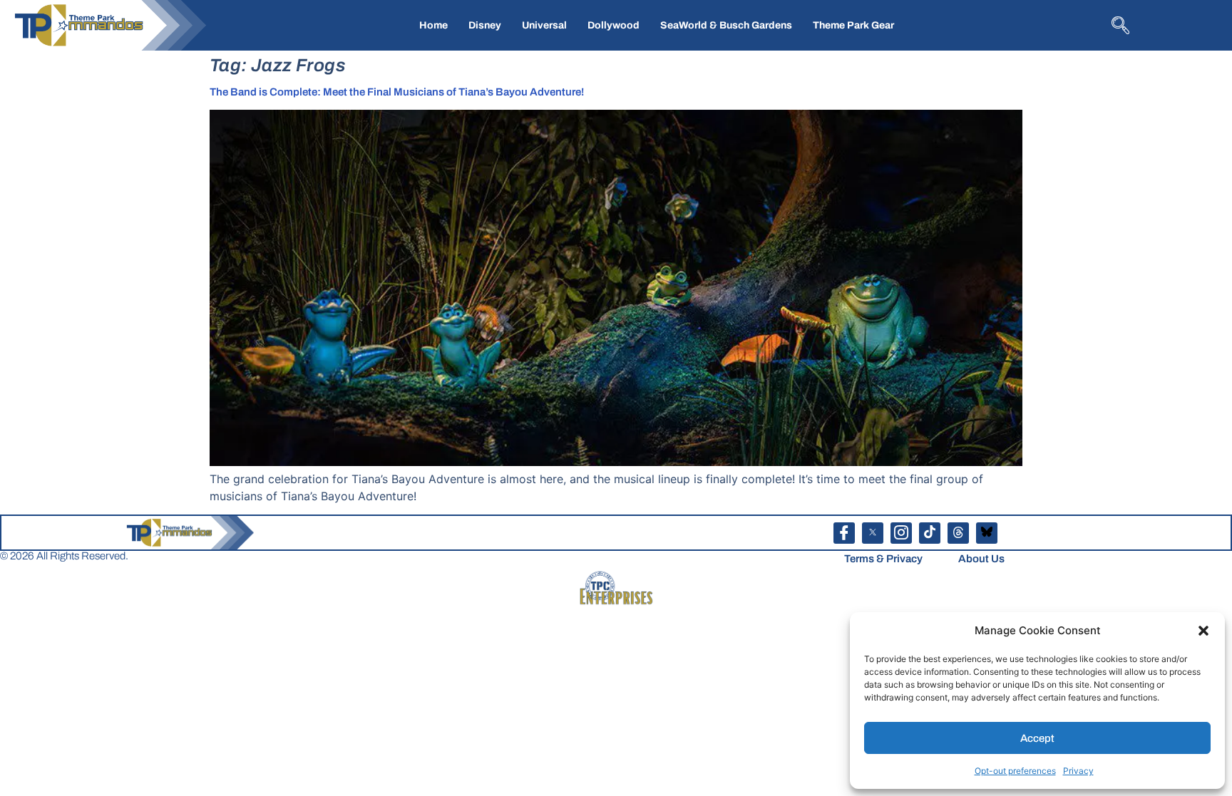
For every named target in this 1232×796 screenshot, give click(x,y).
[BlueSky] (986, 533)
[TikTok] (929, 533)
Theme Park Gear (853, 25)
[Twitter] (872, 533)
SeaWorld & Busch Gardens (726, 25)
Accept (1037, 738)
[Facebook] (844, 533)
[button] (1203, 631)
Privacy (1078, 770)
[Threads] (958, 533)
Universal (544, 25)
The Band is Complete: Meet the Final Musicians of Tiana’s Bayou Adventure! (397, 92)
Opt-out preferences (1015, 770)
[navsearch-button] (1119, 23)
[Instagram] (901, 533)
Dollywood (613, 25)
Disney (484, 25)
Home (433, 25)
